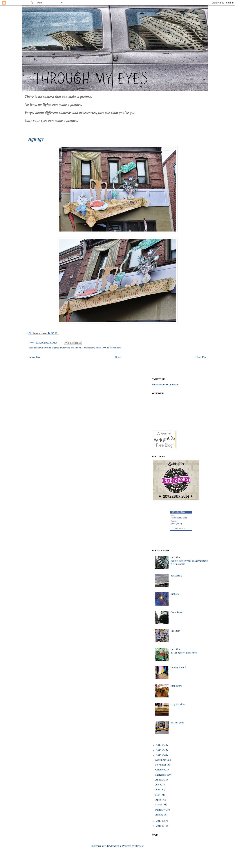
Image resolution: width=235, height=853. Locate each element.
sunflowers (176, 685)
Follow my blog (179, 528)
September (161, 774)
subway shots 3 (178, 667)
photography (176, 523)
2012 (159, 755)
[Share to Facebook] (76, 343)
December (161, 759)
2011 (159, 820)
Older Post (201, 357)
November (161, 764)
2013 (159, 750)
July (157, 784)
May (158, 794)
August (159, 779)
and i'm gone (177, 722)
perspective (176, 575)
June (158, 789)
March (159, 804)
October (159, 769)
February (160, 809)
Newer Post (34, 357)
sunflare (175, 594)
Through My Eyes (179, 518)
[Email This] (66, 343)
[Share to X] (73, 343)
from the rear (177, 612)
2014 (159, 745)
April (158, 799)
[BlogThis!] (69, 343)
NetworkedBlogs (178, 512)
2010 (159, 825)
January (159, 814)
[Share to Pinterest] (80, 343)
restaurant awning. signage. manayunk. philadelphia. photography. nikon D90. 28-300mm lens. (78, 347)
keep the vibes (178, 704)
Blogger (139, 846)
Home (118, 357)
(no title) (175, 557)
